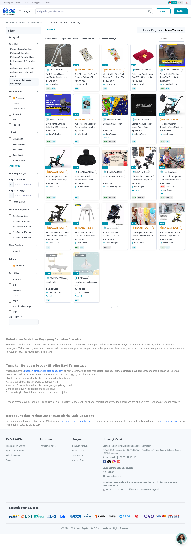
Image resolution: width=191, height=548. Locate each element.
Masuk (163, 11)
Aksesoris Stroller (15, 385)
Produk (51, 29)
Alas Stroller (12, 381)
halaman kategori (168, 421)
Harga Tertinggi (17, 190)
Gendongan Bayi (15, 388)
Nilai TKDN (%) (16, 317)
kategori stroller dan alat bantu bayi (43, 371)
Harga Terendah (17, 179)
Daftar (180, 11)
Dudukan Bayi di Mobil (18, 392)
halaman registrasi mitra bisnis (77, 421)
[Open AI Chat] (181, 538)
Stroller (10, 378)
